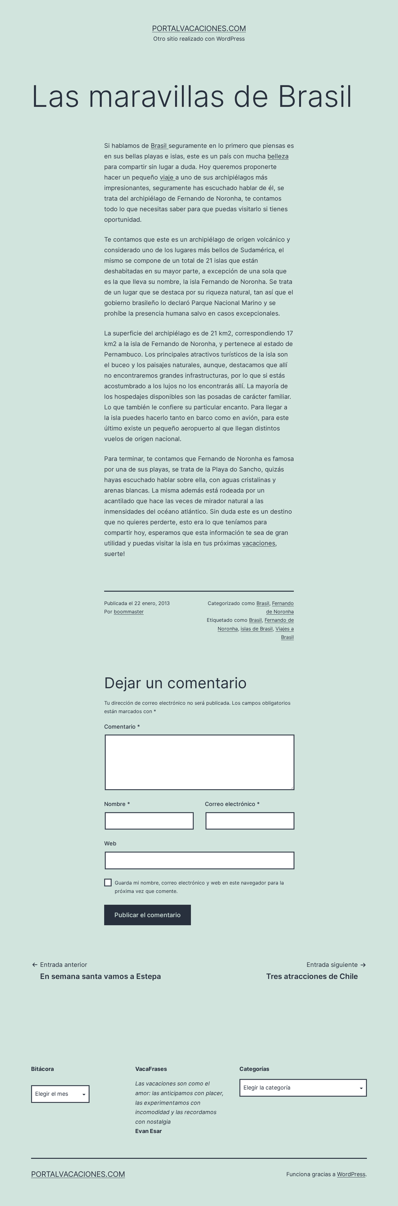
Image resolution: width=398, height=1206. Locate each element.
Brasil (160, 145)
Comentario (122, 726)
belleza (278, 156)
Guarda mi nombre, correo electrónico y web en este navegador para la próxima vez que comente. (199, 887)
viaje (167, 177)
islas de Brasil (257, 629)
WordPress (351, 1174)
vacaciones (258, 543)
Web (110, 843)
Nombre (117, 804)
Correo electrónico (232, 804)
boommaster (129, 611)
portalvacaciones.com (199, 28)
